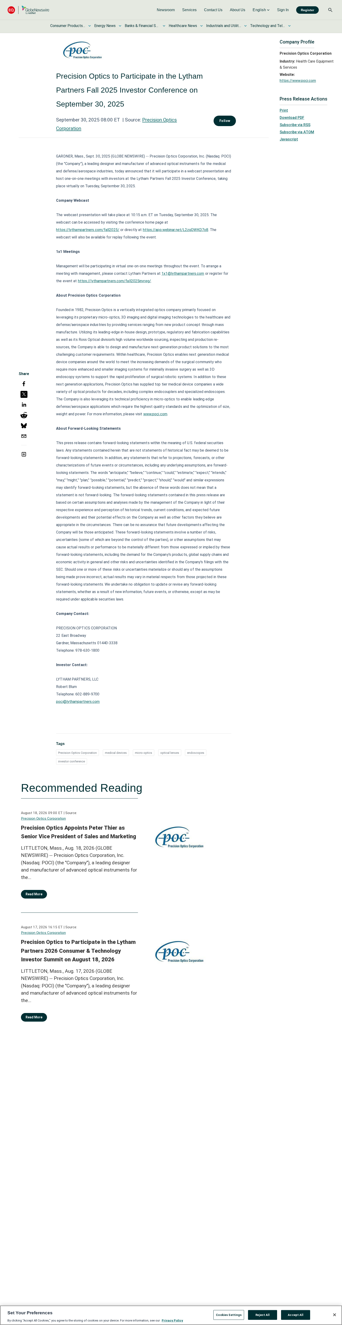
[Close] (334, 1315)
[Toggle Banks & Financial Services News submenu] (164, 25)
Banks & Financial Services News (142, 25)
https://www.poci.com (298, 80)
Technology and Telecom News (267, 25)
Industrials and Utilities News (223, 25)
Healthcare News (183, 25)
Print (284, 110)
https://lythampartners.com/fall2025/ (87, 230)
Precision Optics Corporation (77, 753)
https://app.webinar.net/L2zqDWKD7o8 (175, 230)
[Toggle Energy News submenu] (120, 25)
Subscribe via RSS (295, 125)
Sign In (283, 10)
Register (307, 10)
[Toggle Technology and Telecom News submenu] (289, 25)
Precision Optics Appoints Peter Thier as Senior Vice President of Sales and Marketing (78, 832)
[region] (171, 1315)
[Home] (28, 10)
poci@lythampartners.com (78, 701)
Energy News (105, 25)
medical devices (116, 753)
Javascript (289, 139)
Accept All (295, 1314)
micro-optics (143, 753)
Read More (34, 894)
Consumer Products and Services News (67, 25)
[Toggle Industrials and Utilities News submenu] (245, 25)
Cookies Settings (228, 1314)
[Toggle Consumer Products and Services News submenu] (89, 25)
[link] (166, 10)
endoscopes (195, 753)
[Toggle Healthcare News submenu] (201, 25)
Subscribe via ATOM (297, 132)
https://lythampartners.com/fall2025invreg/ (114, 281)
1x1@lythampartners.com (182, 273)
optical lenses (169, 753)
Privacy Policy (172, 1320)
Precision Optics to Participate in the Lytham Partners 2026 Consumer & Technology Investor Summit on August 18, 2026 (78, 951)
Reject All (262, 1314)
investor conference (71, 761)
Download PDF (292, 117)
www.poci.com (155, 414)
